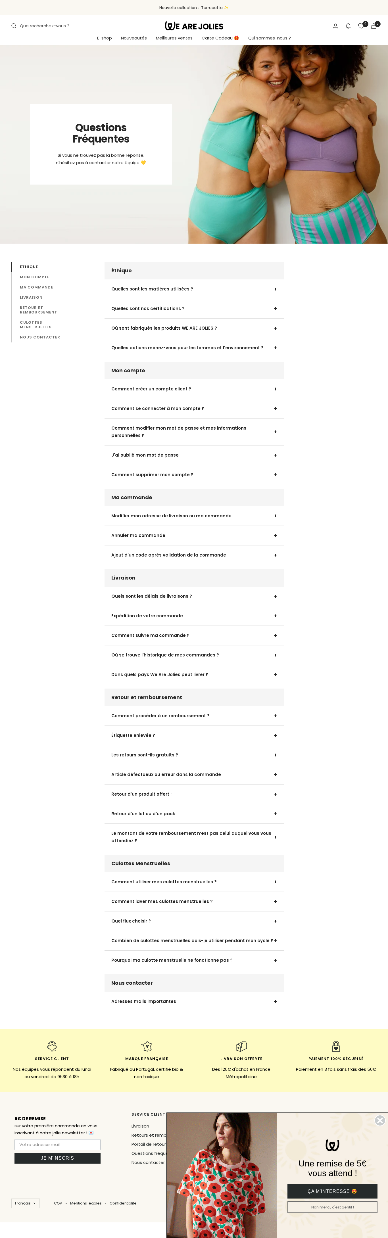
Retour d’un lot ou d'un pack (143, 814)
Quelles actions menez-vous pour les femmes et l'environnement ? (187, 348)
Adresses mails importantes (143, 1001)
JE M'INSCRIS (57, 1158)
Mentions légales (86, 1203)
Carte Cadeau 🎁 (220, 38)
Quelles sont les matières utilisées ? (152, 289)
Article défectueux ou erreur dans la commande (166, 774)
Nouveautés (134, 38)
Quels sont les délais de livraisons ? (151, 596)
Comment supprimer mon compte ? (152, 475)
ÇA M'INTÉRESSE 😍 (332, 1191)
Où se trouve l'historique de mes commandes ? (165, 655)
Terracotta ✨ (215, 8)
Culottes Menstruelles (36, 325)
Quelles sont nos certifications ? (148, 308)
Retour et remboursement (38, 310)
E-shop (104, 38)
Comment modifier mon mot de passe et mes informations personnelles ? (178, 431)
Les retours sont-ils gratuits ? (144, 755)
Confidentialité (123, 1203)
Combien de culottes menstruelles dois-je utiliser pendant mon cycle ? (192, 941)
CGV (58, 1203)
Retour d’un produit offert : (142, 794)
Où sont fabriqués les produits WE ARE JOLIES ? (164, 328)
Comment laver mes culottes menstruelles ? (162, 901)
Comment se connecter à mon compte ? (157, 408)
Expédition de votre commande (147, 616)
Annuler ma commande (138, 535)
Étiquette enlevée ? (133, 735)
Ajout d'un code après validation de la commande (168, 555)
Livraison (31, 297)
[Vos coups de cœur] (361, 26)
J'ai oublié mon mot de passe (145, 455)
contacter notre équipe (114, 163)
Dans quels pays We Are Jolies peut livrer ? (159, 674)
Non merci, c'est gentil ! (332, 1207)
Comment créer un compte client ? (151, 389)
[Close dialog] (380, 1120)
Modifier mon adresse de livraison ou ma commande (171, 516)
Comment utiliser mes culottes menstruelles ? (164, 882)
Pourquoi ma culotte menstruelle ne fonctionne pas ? (172, 960)
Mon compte (34, 277)
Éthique (29, 266)
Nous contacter (40, 337)
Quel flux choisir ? (131, 921)
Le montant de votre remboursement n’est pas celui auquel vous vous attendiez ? (191, 837)
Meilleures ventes (174, 38)
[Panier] (374, 26)
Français (23, 1203)
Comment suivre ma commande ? (150, 635)
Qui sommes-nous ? (269, 38)
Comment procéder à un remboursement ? (160, 716)
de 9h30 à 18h (65, 1077)
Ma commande (36, 287)
